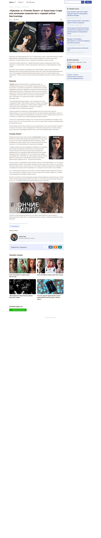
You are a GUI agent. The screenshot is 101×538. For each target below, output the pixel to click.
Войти (88, 2)
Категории (17, 7)
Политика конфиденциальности (75, 78)
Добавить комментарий (19, 310)
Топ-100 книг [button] (30, 2)
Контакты (75, 74)
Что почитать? (25, 7)
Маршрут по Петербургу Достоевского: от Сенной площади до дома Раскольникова (78, 40)
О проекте (69, 74)
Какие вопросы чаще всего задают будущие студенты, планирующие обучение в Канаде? (77, 13)
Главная (11, 7)
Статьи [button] (20, 2)
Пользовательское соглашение (75, 76)
